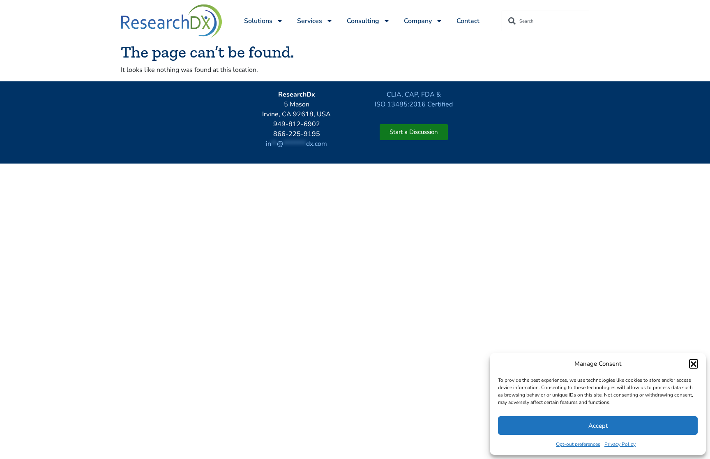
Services (309, 20)
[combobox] (545, 21)
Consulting (363, 20)
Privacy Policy (620, 444)
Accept (598, 426)
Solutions (258, 20)
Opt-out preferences (578, 444)
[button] (693, 364)
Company (418, 20)
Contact (467, 20)
